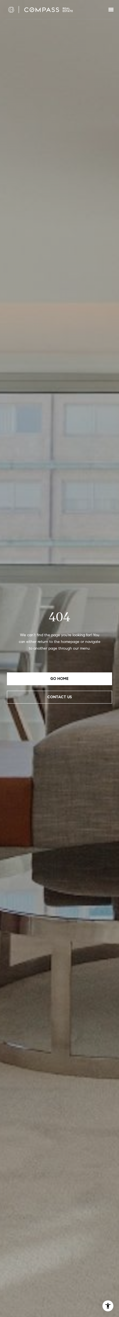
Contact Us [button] (59, 697)
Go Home (59, 678)
